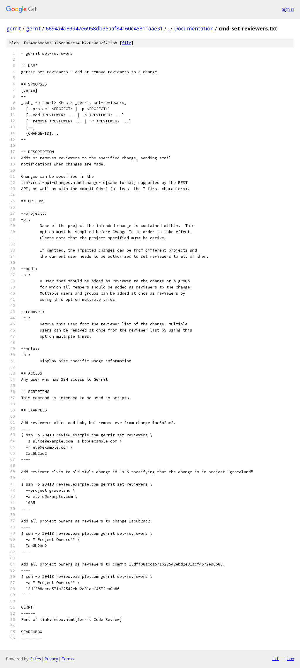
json (289, 658)
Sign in (288, 9)
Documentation (194, 28)
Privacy (51, 659)
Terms (68, 659)
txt (275, 658)
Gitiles (35, 659)
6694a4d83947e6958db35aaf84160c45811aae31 (104, 28)
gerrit (13, 28)
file (126, 42)
